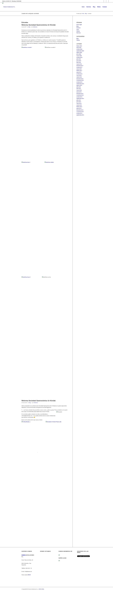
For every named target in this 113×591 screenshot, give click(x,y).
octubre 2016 (79, 73)
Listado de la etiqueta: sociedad (30, 13)
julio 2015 (78, 87)
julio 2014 (78, 100)
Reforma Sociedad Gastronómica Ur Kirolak (39, 25)
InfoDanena (35, 26)
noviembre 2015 (80, 80)
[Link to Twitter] (109, 1)
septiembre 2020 (80, 51)
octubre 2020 (79, 49)
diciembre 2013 (79, 110)
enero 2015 (78, 92)
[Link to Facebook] (107, 1)
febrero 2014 (79, 106)
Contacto (78, 27)
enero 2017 (78, 72)
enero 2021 (78, 47)
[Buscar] (109, 6)
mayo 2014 (78, 103)
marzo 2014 (79, 105)
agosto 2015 (79, 85)
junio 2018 (78, 60)
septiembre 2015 (80, 83)
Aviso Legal (79, 24)
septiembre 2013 (80, 115)
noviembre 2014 (80, 95)
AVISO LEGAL (41, 589)
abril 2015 (78, 88)
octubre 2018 (79, 57)
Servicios (78, 32)
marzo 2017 (79, 69)
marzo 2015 (79, 90)
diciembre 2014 (79, 93)
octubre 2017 (79, 67)
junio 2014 (78, 101)
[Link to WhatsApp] (103, 1)
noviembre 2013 (80, 111)
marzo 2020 (79, 55)
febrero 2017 (79, 70)
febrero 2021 (79, 46)
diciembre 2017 (79, 65)
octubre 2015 (79, 82)
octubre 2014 (79, 97)
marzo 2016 (79, 77)
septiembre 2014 (80, 98)
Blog (29, 26)
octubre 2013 (79, 113)
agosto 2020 (79, 52)
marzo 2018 (79, 64)
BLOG (29, 574)
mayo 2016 (78, 75)
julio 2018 (78, 59)
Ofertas (78, 31)
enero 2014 (78, 108)
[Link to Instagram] (105, 1)
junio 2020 (78, 54)
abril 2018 (78, 62)
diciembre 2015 (79, 78)
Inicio (77, 29)
